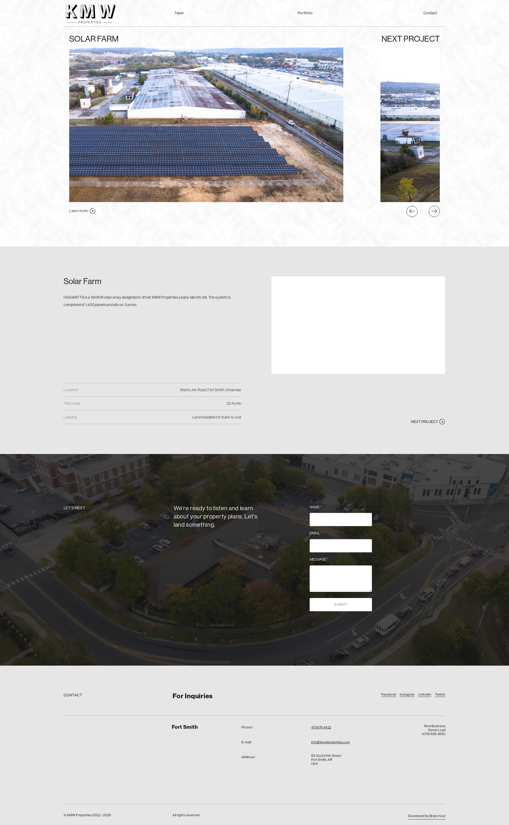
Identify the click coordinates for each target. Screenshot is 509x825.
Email (316, 533)
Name (316, 507)
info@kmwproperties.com (330, 742)
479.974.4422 (321, 727)
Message (319, 559)
